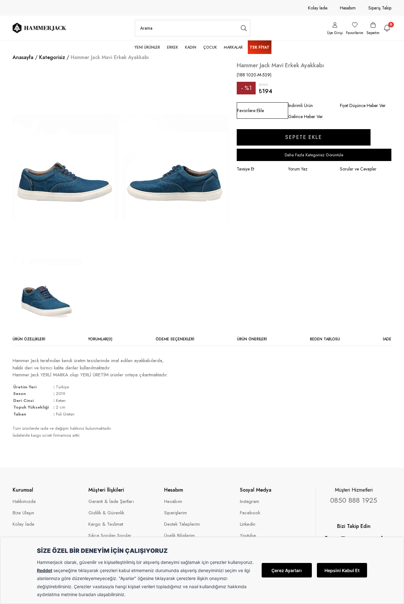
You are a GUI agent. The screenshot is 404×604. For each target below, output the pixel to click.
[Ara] (244, 28)
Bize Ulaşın (23, 513)
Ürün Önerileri (252, 339)
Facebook (250, 513)
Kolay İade (317, 8)
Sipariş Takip (379, 8)
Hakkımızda (24, 501)
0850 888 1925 (353, 500)
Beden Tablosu (325, 339)
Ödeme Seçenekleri (175, 339)
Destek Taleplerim (182, 524)
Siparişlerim (175, 513)
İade (387, 339)
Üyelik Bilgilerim (179, 535)
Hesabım (348, 8)
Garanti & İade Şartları (111, 501)
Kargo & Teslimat (105, 524)
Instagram (249, 501)
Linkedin (247, 524)
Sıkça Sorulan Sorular (109, 535)
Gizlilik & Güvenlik (106, 513)
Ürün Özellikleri (29, 339)
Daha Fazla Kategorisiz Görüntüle (314, 155)
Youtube (248, 535)
